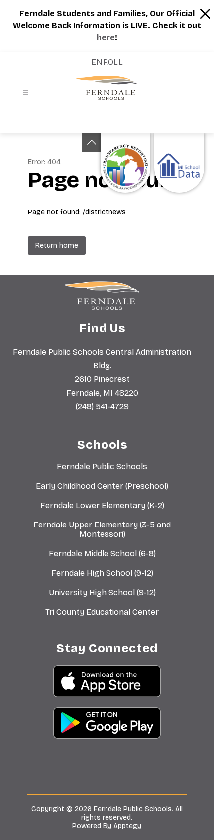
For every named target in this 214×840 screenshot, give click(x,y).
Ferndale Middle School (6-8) (102, 553)
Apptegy (127, 826)
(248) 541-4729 (102, 406)
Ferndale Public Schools (102, 466)
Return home (56, 245)
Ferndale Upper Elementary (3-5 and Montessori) (102, 529)
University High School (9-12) (102, 592)
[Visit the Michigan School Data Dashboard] (179, 163)
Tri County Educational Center (102, 612)
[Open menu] (25, 93)
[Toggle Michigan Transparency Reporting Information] (91, 142)
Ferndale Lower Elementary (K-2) (102, 505)
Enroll (107, 62)
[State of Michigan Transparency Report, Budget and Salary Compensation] (125, 163)
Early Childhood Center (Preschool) (102, 486)
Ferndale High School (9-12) (102, 573)
